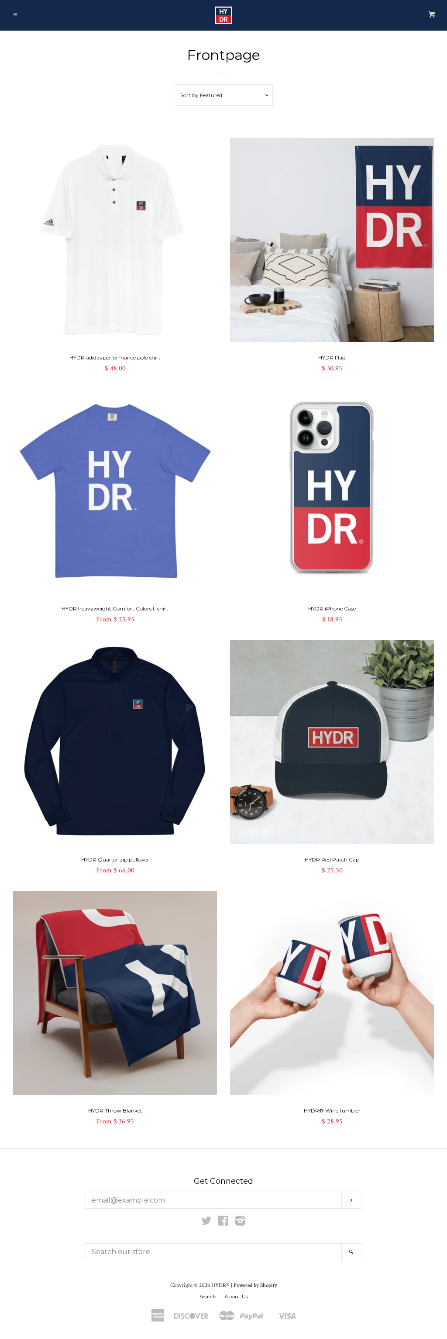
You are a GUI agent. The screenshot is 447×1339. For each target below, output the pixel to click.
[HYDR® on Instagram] (240, 1222)
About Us (236, 1296)
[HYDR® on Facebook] (223, 1222)
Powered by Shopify (255, 1285)
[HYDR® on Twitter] (206, 1222)
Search (208, 1296)
